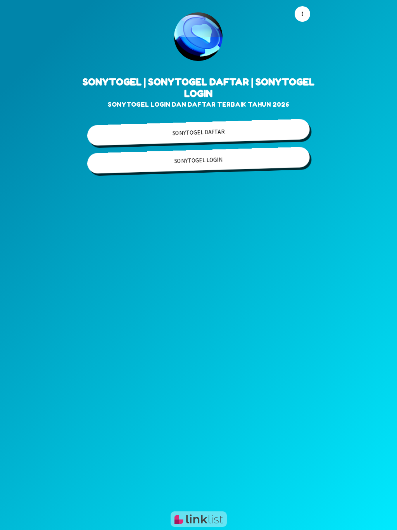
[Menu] (302, 14)
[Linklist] (198, 519)
